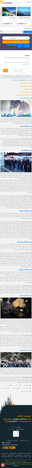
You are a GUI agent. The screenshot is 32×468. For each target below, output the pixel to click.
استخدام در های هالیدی (24, 440)
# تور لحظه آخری (26, 46)
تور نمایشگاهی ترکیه (4, 388)
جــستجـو (15, 41)
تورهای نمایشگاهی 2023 (25, 388)
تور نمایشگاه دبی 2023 (7, 385)
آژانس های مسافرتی (21, 453)
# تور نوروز (19, 46)
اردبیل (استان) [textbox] (13, 38)
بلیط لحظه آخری (4, 453)
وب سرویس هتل (19, 454)
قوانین (29, 456)
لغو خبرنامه (16, 456)
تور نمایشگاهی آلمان (14, 388)
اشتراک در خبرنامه (23, 456)
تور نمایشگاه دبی (17, 385)
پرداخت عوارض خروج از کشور (7, 456)
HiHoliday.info (16, 465)
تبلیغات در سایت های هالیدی (12, 440)
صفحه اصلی (29, 453)
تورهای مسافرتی (12, 453)
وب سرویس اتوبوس (11, 454)
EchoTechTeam (21, 429)
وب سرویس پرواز (27, 454)
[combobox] (16, 38)
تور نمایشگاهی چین (26, 385)
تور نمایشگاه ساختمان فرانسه (25, 391)
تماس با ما (4, 454)
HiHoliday (19, 427)
